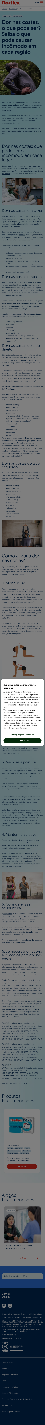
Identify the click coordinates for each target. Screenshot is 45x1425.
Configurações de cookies (22, 734)
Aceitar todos (22, 741)
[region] (22, 712)
